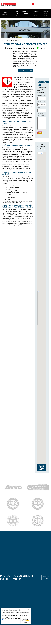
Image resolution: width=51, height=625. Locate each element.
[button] (33, 4)
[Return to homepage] (8, 4)
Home (2, 40)
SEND (40, 132)
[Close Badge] (29, 616)
